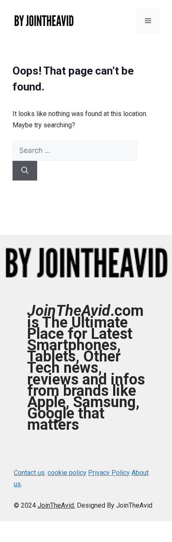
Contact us (29, 473)
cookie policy (67, 473)
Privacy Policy (109, 473)
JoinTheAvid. (56, 505)
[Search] (25, 171)
